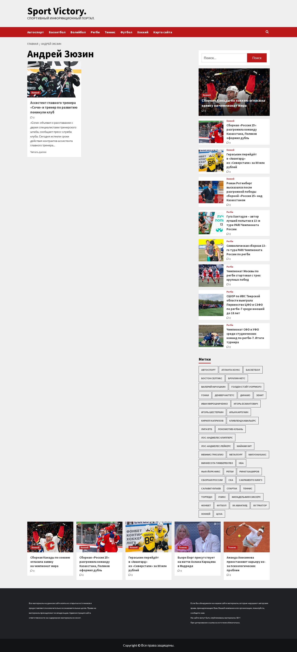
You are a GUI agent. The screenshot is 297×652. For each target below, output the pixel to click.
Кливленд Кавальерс (242, 420)
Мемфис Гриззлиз (212, 454)
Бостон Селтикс (211, 378)
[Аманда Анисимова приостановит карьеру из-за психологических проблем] (247, 537)
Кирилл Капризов (212, 420)
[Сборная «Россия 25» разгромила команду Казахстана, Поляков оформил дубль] (211, 132)
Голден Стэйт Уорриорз (246, 386)
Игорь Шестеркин (212, 412)
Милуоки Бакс (257, 454)
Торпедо (206, 497)
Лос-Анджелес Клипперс (217, 437)
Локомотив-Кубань (230, 429)
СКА (231, 480)
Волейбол (78, 32)
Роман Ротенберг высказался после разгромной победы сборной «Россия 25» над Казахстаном (244, 191)
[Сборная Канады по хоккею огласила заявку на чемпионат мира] (50, 537)
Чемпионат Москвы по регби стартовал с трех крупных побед (243, 275)
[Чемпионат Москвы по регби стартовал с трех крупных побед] (211, 275)
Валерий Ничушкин (213, 386)
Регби (95, 32)
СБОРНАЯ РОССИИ (212, 480)
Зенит (260, 395)
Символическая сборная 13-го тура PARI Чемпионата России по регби (246, 250)
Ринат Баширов (249, 471)
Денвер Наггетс (224, 395)
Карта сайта (162, 32)
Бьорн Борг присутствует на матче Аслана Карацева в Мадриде (197, 562)
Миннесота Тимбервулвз (217, 463)
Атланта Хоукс (230, 369)
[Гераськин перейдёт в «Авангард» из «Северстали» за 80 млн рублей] (211, 161)
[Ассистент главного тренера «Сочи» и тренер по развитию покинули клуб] (54, 79)
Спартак (232, 488)
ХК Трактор (260, 505)
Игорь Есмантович (246, 403)
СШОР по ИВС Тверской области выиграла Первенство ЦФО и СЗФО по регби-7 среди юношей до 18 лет (245, 304)
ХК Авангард (239, 505)
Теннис (110, 32)
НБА (241, 463)
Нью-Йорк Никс (210, 471)
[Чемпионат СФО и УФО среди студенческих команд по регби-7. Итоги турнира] (211, 336)
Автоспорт (35, 32)
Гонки (205, 395)
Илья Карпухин (238, 412)
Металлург (236, 454)
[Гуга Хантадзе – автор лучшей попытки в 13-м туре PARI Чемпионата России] (211, 223)
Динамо (245, 395)
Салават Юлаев (211, 488)
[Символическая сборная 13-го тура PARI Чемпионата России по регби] (211, 250)
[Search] (267, 32)
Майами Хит (244, 446)
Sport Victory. (57, 11)
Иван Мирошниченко (214, 403)
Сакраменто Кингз (250, 480)
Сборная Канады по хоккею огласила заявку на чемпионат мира (50, 562)
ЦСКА (219, 514)
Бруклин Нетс (236, 378)
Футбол (126, 32)
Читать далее (38, 152)
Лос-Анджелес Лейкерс (216, 446)
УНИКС (222, 497)
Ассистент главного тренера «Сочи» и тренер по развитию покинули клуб (53, 107)
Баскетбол (57, 32)
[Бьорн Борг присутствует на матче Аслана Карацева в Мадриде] (198, 537)
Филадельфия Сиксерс (246, 497)
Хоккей (142, 32)
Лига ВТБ (206, 429)
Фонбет (206, 505)
